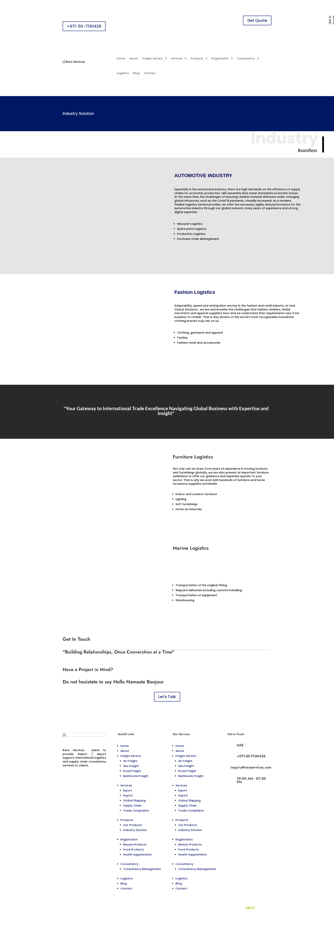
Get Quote (257, 20)
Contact (150, 73)
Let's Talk (167, 696)
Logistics (123, 73)
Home (121, 58)
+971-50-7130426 (84, 26)
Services (176, 58)
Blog (136, 73)
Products (197, 58)
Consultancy (246, 58)
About (133, 58)
